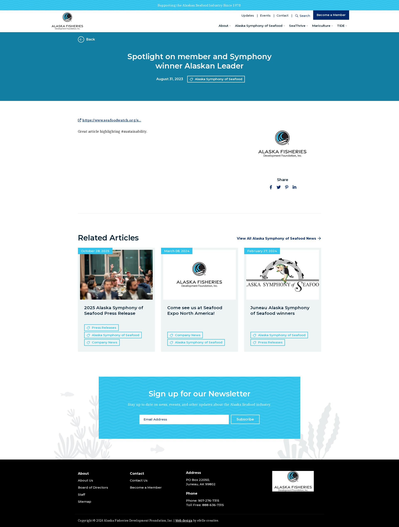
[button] (271, 187)
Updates (247, 15)
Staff (81, 494)
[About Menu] (230, 26)
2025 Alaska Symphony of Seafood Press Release (113, 310)
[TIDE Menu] (346, 26)
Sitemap (84, 502)
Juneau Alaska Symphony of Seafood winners (279, 310)
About (223, 26)
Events (265, 15)
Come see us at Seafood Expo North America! (194, 310)
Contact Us (139, 480)
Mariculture (321, 26)
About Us (85, 480)
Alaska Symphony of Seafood (258, 26)
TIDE (341, 26)
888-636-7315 (213, 505)
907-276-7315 (208, 500)
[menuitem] (225, 26)
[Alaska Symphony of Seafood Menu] (284, 26)
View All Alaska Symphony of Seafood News (276, 238)
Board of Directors (93, 487)
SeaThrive (297, 26)
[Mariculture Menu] (332, 26)
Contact (282, 15)
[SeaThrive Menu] (307, 26)
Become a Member (331, 15)
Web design (183, 520)
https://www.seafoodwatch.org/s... (111, 120)
